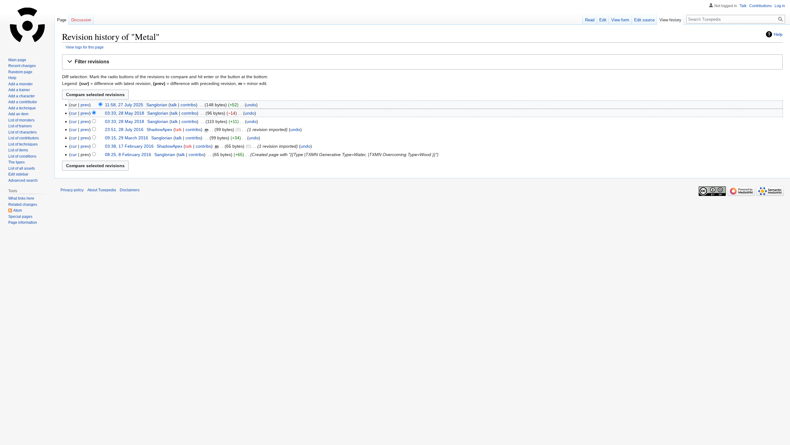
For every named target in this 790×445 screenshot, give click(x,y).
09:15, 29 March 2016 (126, 137)
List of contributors (23, 138)
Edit (602, 20)
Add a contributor (22, 102)
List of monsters (21, 120)
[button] (422, 62)
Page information (22, 222)
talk (173, 104)
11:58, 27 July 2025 (124, 104)
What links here (21, 198)
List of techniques (23, 144)
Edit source (644, 20)
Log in (780, 6)
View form (620, 20)
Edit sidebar (18, 174)
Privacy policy (72, 190)
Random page (20, 72)
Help (778, 34)
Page (61, 20)
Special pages (20, 216)
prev (85, 104)
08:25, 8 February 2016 (128, 154)
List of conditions (22, 156)
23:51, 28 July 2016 (124, 129)
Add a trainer (19, 90)
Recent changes (22, 66)
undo (251, 104)
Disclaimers (129, 190)
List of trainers (20, 126)
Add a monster (20, 84)
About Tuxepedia (101, 190)
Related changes (22, 204)
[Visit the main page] (27, 24)
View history (670, 20)
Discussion (81, 20)
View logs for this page (85, 47)
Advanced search (23, 180)
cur (74, 113)
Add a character (21, 96)
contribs (188, 104)
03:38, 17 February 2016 (129, 146)
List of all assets (21, 168)
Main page (17, 60)
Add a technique (22, 108)
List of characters (22, 132)
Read (589, 20)
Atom (17, 210)
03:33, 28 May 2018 (124, 113)
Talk (743, 6)
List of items (18, 150)
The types (16, 162)
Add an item (18, 114)
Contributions (760, 6)
